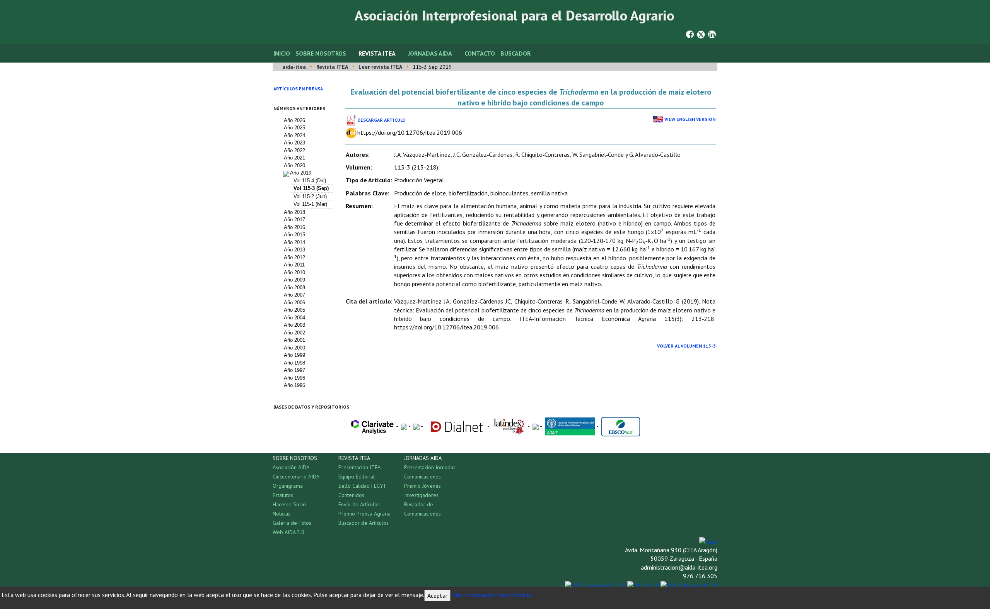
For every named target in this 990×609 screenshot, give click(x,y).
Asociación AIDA (291, 467)
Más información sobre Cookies (492, 595)
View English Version (689, 119)
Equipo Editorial (356, 476)
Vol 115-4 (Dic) (310, 180)
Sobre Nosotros (320, 53)
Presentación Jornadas (430, 467)
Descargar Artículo (381, 120)
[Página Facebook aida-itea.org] (690, 33)
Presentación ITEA (359, 467)
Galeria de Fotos (292, 522)
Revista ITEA (377, 53)
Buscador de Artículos (363, 522)
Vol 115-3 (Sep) (311, 188)
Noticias (281, 513)
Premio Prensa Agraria (364, 513)
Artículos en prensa (298, 89)
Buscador (515, 53)
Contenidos (351, 495)
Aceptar (437, 595)
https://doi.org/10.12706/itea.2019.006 (409, 132)
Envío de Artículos (359, 504)
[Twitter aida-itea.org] (701, 33)
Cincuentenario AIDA (296, 476)
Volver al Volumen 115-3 (686, 346)
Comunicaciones (422, 476)
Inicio (281, 53)
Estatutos (283, 495)
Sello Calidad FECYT (362, 485)
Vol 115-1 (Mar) (310, 204)
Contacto (479, 53)
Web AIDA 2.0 (288, 532)
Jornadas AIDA (430, 53)
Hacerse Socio (289, 504)
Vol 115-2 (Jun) (310, 196)
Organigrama (288, 485)
